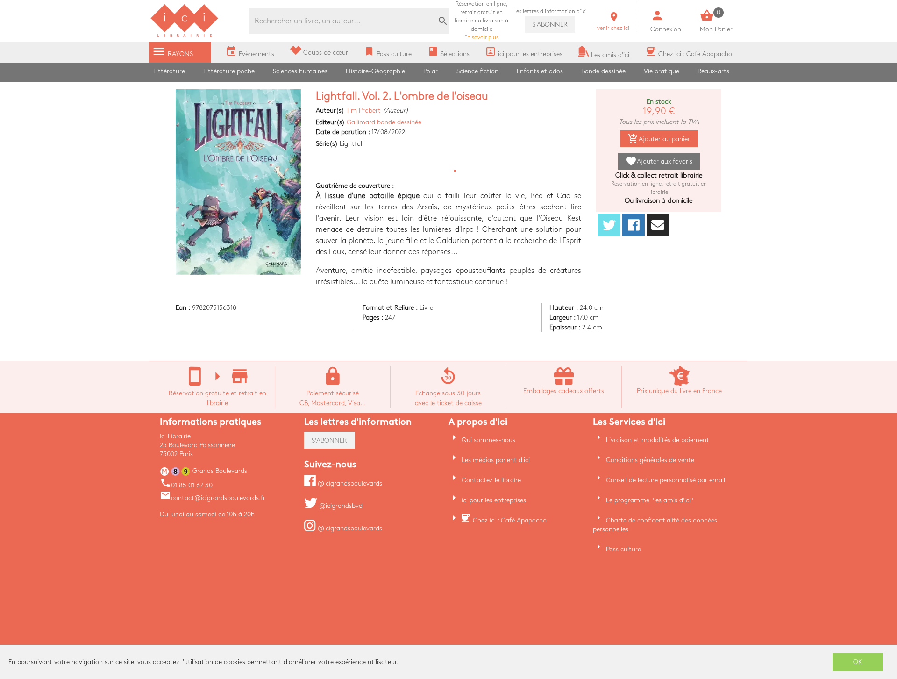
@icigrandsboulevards (349, 483)
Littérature (169, 71)
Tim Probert (363, 110)
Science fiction (477, 71)
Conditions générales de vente (650, 460)
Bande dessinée (603, 71)
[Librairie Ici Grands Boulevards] (185, 36)
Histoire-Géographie (375, 71)
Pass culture (623, 549)
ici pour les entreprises (494, 500)
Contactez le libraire (491, 480)
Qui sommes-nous (488, 440)
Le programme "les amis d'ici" (649, 500)
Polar (430, 71)
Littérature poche (229, 71)
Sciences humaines (300, 71)
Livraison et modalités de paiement (657, 440)
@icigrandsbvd (340, 506)
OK (857, 662)
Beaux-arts (713, 71)
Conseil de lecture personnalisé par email (665, 480)
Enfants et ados (540, 71)
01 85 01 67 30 (186, 485)
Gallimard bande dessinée (384, 122)
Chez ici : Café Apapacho (510, 520)
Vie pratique (661, 71)
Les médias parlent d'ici (496, 460)
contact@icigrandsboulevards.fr (212, 498)
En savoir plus (481, 20)
